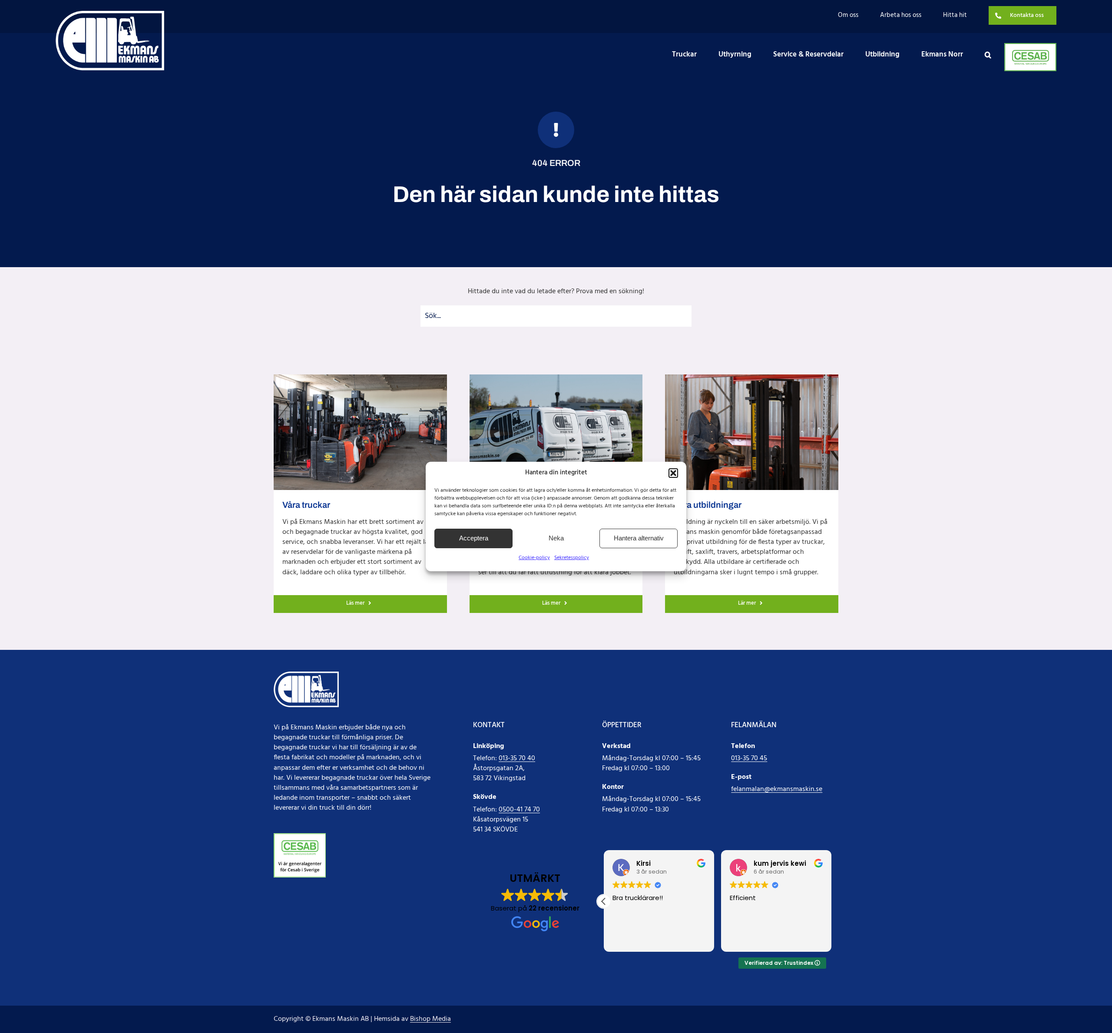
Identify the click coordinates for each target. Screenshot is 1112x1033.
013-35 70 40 (517, 758)
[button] (673, 473)
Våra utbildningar (707, 505)
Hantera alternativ (639, 538)
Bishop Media (430, 1019)
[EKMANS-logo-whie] (110, 14)
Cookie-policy (534, 557)
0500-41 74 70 (519, 809)
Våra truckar (306, 505)
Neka (556, 538)
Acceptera (473, 538)
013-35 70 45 (749, 758)
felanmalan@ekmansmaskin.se (776, 789)
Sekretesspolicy (571, 557)
